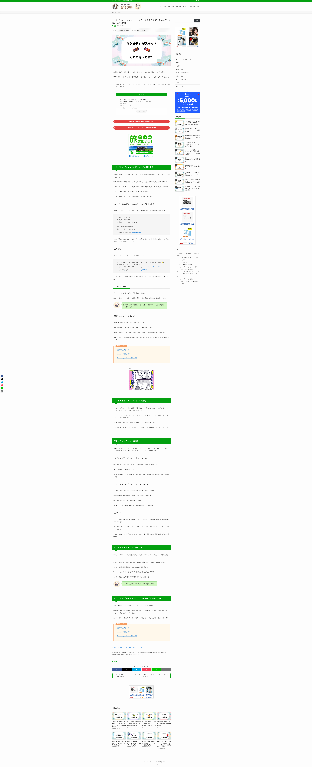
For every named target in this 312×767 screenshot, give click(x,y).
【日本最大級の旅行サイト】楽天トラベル (141, 156)
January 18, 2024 (142, 270)
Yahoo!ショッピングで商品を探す (127, 358)
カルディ (125, 103)
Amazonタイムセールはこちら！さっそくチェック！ (129, 647)
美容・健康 (180, 69)
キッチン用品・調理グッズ (184, 59)
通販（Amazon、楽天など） (130, 108)
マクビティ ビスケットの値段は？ (186, 279)
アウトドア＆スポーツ (183, 72)
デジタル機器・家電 (182, 79)
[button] (117, 669)
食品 (115, 25)
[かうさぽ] (126, 6)
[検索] (199, 1)
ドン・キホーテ (127, 105)
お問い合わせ (165, 762)
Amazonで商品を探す (123, 354)
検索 (197, 20)
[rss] (197, 1)
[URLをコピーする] (166, 669)
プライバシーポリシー (148, 762)
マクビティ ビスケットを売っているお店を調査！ (134, 99)
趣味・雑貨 (180, 76)
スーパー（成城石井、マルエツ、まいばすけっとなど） (137, 101)
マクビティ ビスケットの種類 (185, 269)
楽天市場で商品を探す (123, 350)
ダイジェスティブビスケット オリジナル (189, 271)
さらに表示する (142, 111)
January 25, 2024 (137, 232)
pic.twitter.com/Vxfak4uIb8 (152, 267)
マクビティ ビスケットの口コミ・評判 (187, 267)
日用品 (179, 82)
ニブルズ (181, 276)
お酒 (178, 66)
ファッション (180, 86)
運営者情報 (158, 762)
